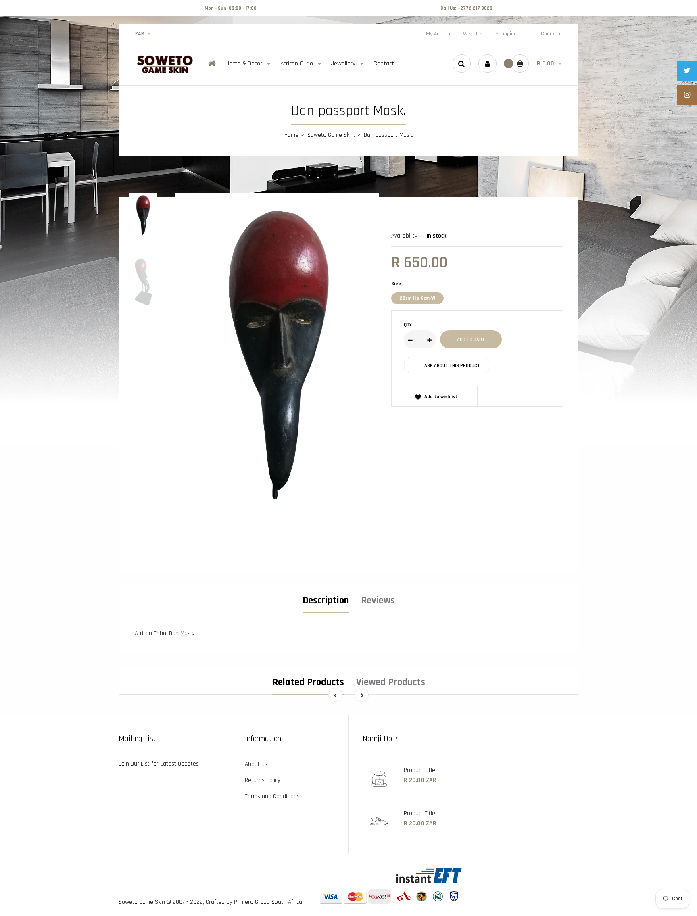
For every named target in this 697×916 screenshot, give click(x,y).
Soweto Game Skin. (331, 135)
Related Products (308, 682)
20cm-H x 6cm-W (417, 298)
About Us (256, 764)
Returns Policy (262, 780)
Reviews (378, 600)
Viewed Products (390, 682)
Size (396, 284)
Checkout (551, 34)
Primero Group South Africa (268, 902)
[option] (277, 374)
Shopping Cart (511, 34)
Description (326, 600)
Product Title (419, 770)
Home (291, 135)
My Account (439, 34)
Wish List (473, 34)
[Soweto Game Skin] (165, 72)
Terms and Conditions (272, 796)
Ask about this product (452, 366)
